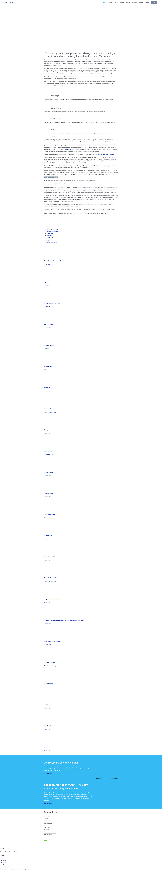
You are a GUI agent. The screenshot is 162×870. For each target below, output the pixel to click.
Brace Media (16, 869)
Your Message (48, 834)
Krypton (46, 282)
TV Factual (47, 306)
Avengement (47, 430)
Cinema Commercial (49, 518)
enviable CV (81, 191)
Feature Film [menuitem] (50, 233)
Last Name (47, 820)
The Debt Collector (49, 556)
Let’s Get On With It (49, 514)
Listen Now (53, 136)
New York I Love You (50, 726)
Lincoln (46, 747)
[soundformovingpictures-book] (106, 782)
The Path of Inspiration (50, 578)
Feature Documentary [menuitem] (52, 231)
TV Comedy (47, 327)
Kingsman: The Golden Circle (52, 599)
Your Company (48, 823)
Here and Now (48, 704)
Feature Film (47, 391)
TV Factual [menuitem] (49, 240)
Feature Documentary (50, 412)
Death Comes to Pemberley (52, 641)
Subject (46, 831)
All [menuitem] (47, 228)
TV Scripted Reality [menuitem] (52, 242)
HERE (106, 213)
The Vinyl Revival (49, 408)
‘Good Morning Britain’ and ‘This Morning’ (56, 260)
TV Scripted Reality (49, 454)
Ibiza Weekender (49, 451)
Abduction (47, 387)
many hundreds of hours (66, 149)
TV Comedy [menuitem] (50, 235)
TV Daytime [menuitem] (50, 237)
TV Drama (47, 285)
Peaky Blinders (48, 683)
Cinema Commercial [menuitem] (52, 230)
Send (45, 840)
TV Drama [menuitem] (49, 239)
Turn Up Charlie (48, 493)
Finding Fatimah (48, 472)
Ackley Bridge (48, 366)
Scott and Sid (48, 535)
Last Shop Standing (49, 662)
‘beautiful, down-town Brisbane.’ (106, 154)
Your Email (47, 827)
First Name (47, 816)
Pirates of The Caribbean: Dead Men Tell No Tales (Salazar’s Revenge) (64, 620)
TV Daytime (47, 264)
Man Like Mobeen (49, 324)
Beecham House (49, 345)
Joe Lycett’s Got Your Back (52, 303)
